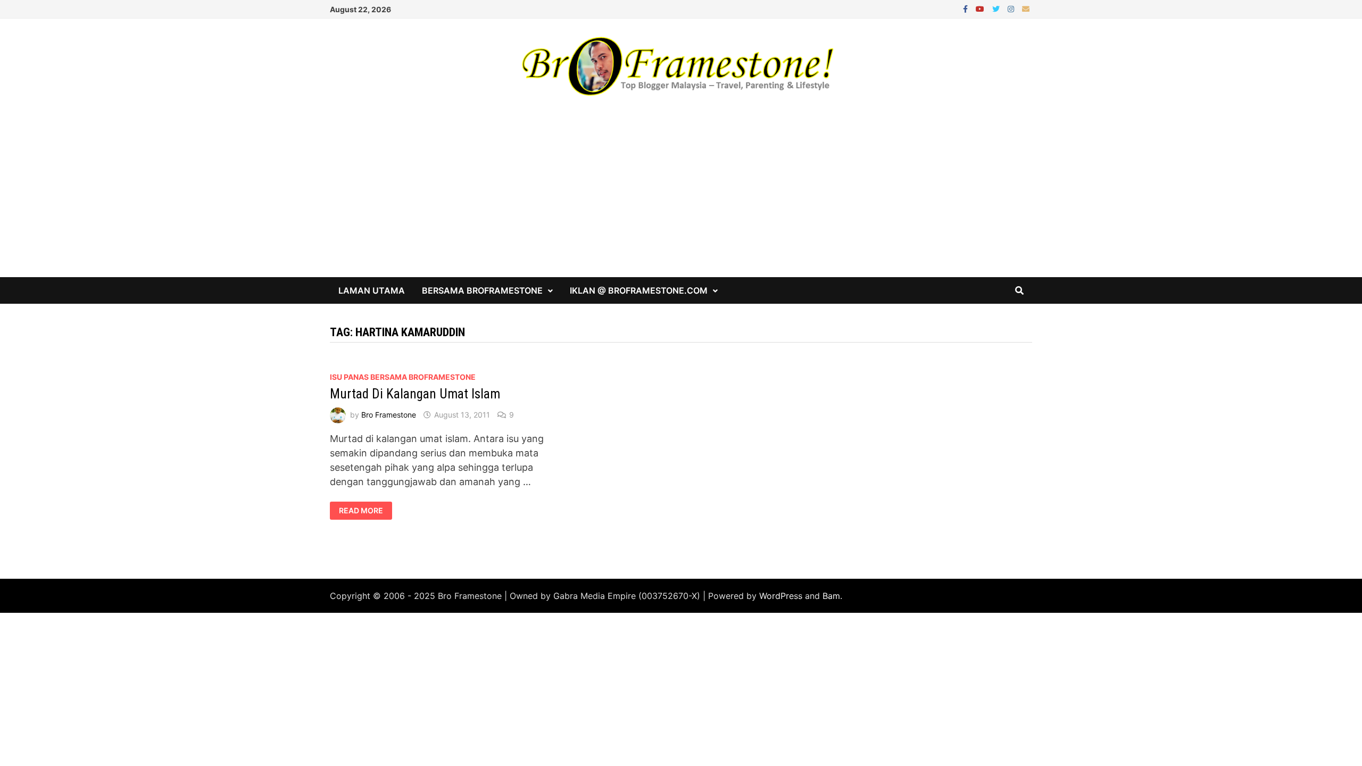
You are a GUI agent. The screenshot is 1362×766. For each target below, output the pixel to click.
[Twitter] (997, 8)
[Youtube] (981, 8)
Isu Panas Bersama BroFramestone (403, 376)
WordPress (780, 595)
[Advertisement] (681, 197)
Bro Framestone (388, 414)
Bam (831, 595)
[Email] (1025, 8)
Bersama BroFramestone (482, 290)
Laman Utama (371, 290)
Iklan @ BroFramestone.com (639, 290)
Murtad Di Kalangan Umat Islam (415, 394)
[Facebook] (966, 8)
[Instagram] (1012, 8)
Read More (360, 511)
